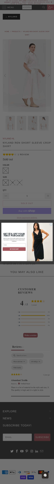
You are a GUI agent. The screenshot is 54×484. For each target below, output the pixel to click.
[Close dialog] (51, 224)
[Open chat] (45, 475)
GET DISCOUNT (14, 249)
